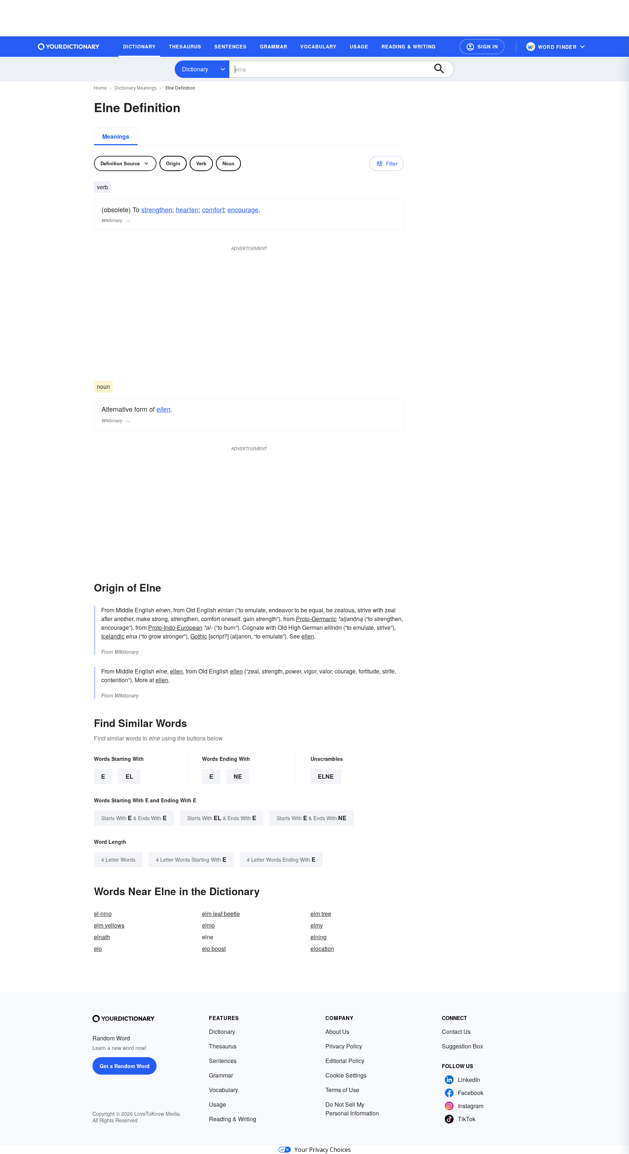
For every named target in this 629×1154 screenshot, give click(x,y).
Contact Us (456, 1031)
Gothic (198, 636)
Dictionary (195, 69)
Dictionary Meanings (136, 88)
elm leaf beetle (221, 913)
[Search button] (443, 69)
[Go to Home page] (69, 46)
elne (326, 776)
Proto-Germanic (316, 618)
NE (238, 776)
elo (98, 948)
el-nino (103, 913)
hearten (187, 209)
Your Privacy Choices (322, 1150)
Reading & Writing (232, 1119)
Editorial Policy (344, 1060)
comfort (213, 209)
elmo (208, 925)
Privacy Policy (343, 1046)
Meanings (115, 136)
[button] (482, 46)
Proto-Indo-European (175, 627)
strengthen (156, 209)
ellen (163, 409)
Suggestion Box (462, 1046)
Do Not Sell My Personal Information (352, 1108)
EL (129, 776)
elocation (322, 948)
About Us (337, 1031)
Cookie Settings (346, 1075)
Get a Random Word (125, 1066)
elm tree (320, 913)
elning (318, 937)
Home (100, 88)
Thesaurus (223, 1046)
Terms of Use (342, 1090)
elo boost (214, 948)
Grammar (221, 1075)
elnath (102, 937)
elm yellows (109, 925)
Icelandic (112, 636)
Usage (217, 1104)
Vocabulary (223, 1090)
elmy (316, 925)
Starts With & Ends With (134, 818)
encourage (243, 209)
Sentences (223, 1060)
